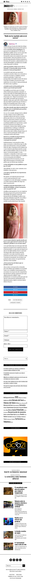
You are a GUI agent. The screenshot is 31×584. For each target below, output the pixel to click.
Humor (25, 407)
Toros (5, 419)
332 (16, 397)
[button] (25, 358)
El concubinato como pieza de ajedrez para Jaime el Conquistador (21, 490)
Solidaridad (14, 416)
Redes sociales (7, 414)
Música (10, 410)
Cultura (20, 403)
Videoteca (7, 421)
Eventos (5, 407)
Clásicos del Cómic (9, 402)
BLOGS (10, 400)
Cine (25, 400)
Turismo (13, 419)
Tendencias (23, 416)
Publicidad (19, 574)
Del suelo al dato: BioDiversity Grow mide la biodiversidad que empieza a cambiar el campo (15, 382)
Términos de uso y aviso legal (15, 576)
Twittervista (19, 419)
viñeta (12, 422)
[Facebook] (22, 1)
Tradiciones (9, 419)
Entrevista (22, 405)
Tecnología (19, 416)
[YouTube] (27, 1)
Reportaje (13, 414)
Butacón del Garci (18, 400)
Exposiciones (10, 407)
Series (5, 416)
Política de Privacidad (15, 578)
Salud (25, 414)
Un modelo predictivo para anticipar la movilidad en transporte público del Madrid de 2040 (14, 369)
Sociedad (9, 416)
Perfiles (25, 410)
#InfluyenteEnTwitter (9, 397)
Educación (24, 403)
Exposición (16, 407)
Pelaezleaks (20, 409)
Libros (5, 410)
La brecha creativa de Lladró (20, 532)
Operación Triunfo (15, 302)
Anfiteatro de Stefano (22, 397)
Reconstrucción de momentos (17, 412)
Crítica (17, 403)
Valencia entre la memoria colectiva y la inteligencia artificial (21, 504)
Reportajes (18, 414)
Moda (7, 410)
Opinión (14, 410)
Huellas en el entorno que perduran (18, 519)
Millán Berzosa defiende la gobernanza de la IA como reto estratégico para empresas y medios (15, 378)
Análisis (5, 400)
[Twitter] (23, 1)
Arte (8, 400)
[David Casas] (6, 44)
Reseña (22, 414)
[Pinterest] (25, 1)
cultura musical (17, 300)
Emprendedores (16, 405)
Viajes (24, 419)
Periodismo (6, 412)
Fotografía (21, 407)
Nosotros (12, 574)
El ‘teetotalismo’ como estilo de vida (20, 544)
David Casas (12, 44)
